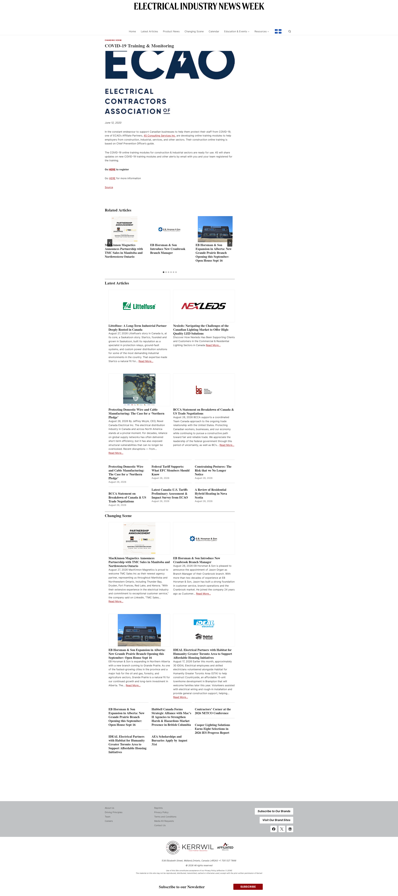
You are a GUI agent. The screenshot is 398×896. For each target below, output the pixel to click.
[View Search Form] (289, 31)
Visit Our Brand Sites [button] (276, 820)
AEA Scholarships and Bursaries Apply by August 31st (169, 740)
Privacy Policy (161, 812)
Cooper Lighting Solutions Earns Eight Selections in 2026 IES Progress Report (212, 729)
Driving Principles (113, 812)
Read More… (146, 361)
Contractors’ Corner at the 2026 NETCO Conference (213, 711)
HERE (112, 169)
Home (132, 31)
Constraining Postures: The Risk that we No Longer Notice (213, 470)
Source (109, 187)
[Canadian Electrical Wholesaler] (115, 31)
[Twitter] (282, 829)
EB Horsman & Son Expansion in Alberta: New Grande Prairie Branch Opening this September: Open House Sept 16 (213, 253)
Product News (171, 31)
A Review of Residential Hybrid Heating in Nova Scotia (211, 493)
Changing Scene (194, 31)
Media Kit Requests (164, 821)
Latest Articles (149, 31)
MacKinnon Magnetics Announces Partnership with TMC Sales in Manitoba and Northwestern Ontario (124, 251)
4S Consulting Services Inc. (160, 135)
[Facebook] (273, 829)
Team (107, 816)
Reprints (158, 808)
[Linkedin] (290, 829)
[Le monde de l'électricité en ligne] (278, 31)
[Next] (229, 243)
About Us (109, 808)
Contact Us (160, 825)
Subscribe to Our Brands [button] (274, 811)
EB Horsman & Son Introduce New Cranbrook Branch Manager (167, 249)
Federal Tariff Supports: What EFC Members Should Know (171, 470)
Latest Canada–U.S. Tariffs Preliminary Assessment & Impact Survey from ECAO (170, 493)
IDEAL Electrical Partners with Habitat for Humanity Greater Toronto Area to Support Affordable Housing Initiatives (202, 654)
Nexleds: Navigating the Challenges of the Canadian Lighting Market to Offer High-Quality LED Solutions (201, 329)
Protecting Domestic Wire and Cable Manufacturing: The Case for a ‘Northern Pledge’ (136, 413)
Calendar (214, 31)
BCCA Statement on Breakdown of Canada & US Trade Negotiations (203, 411)
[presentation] (124, 229)
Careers (109, 821)
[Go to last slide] (109, 243)
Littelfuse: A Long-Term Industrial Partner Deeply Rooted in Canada (138, 327)
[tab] (163, 272)
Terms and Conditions (165, 816)
